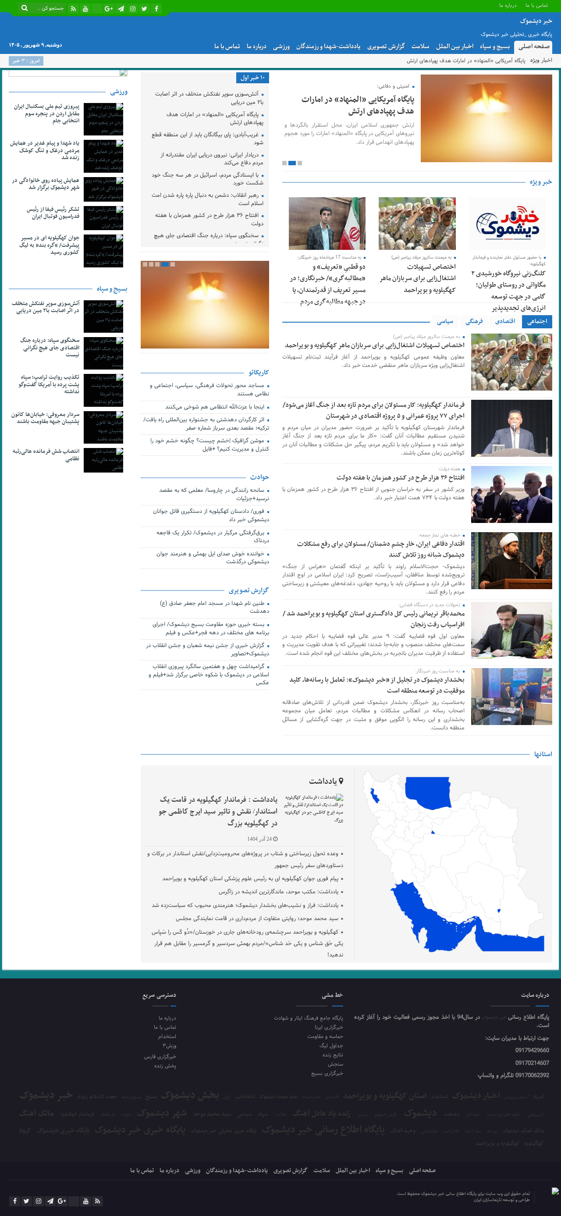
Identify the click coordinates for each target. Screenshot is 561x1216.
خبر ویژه (541, 182)
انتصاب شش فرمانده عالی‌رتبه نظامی (46, 455)
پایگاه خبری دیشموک (63, 1130)
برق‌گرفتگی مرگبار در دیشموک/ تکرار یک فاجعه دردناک (212, 537)
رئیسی (362, 1114)
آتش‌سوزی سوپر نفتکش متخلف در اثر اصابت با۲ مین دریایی (209, 98)
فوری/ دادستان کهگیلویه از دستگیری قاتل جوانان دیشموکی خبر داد (211, 516)
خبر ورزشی (535, 1114)
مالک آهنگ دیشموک (523, 1131)
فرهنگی (474, 321)
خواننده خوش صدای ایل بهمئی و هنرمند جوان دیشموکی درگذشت (212, 558)
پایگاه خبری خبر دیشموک (140, 1130)
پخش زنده (165, 1066)
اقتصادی (505, 321)
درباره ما (508, 5)
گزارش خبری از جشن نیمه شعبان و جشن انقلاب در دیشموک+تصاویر (207, 650)
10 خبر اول (253, 78)
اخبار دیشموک (476, 1096)
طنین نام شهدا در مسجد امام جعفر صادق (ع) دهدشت (214, 608)
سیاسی (445, 321)
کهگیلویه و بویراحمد (498, 1143)
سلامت (421, 46)
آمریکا (538, 1097)
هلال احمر (451, 1131)
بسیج (151, 1097)
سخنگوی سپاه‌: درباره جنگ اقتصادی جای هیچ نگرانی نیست (208, 240)
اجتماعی (537, 321)
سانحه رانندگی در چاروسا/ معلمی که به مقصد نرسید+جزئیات (214, 495)
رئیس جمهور (385, 1114)
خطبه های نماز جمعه (503, 1115)
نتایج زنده (333, 1055)
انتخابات (245, 1097)
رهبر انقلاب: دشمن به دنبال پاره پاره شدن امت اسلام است (207, 200)
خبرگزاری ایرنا (329, 1027)
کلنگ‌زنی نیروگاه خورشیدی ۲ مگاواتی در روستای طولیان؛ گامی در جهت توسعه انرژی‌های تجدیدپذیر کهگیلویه (508, 297)
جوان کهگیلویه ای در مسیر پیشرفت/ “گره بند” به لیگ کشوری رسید (49, 245)
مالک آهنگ (36, 1113)
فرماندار (108, 1114)
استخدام (167, 1036)
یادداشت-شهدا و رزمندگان (328, 46)
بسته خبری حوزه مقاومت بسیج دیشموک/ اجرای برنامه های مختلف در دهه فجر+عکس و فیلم (211, 629)
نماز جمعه (473, 1131)
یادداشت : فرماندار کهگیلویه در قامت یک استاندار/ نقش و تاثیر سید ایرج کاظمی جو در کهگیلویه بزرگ (218, 812)
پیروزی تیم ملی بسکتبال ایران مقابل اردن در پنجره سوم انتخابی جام (46, 114)
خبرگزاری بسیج (327, 1073)
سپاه (263, 1114)
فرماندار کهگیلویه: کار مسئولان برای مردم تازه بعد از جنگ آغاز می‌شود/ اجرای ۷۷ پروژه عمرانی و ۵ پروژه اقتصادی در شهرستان (374, 410)
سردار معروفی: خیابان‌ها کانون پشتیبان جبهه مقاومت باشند (45, 418)
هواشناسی (429, 1131)
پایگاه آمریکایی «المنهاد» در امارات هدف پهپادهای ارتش (358, 105)
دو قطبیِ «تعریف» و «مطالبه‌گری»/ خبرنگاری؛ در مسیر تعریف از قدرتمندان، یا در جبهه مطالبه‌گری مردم (328, 284)
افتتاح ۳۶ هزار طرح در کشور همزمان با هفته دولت (401, 478)
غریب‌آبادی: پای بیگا (504, 61)
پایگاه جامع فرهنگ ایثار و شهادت (308, 1018)
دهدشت (452, 1115)
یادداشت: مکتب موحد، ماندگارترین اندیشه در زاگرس (278, 892)
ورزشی (281, 46)
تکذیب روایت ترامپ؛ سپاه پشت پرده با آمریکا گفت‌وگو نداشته (48, 385)
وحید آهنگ (403, 1131)
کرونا (25, 1131)
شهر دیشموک (162, 1113)
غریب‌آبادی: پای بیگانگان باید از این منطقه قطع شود (207, 139)
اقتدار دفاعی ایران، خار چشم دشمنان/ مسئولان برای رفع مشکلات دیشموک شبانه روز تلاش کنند (381, 549)
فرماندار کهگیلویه (77, 1115)
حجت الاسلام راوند (97, 1097)
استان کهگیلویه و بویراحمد (385, 1096)
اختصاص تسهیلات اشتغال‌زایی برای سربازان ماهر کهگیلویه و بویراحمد (417, 278)
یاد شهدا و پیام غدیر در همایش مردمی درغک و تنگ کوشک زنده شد (44, 151)
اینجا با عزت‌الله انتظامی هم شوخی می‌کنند (215, 407)
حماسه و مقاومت (325, 1036)
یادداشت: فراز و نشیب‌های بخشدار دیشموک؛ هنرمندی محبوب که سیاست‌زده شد (245, 905)
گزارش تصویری (386, 46)
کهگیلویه (534, 1143)
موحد (492, 1131)
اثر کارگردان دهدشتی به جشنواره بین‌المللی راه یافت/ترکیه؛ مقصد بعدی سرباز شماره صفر (206, 424)
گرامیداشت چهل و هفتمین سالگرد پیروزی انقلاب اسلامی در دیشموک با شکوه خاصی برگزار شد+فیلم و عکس (209, 675)
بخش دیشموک (190, 1095)
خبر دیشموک (495, 1017)
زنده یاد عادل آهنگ (322, 1114)
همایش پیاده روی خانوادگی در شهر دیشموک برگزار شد (45, 184)
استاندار (439, 1096)
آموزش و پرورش (516, 1097)
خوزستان (473, 1115)
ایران (227, 1097)
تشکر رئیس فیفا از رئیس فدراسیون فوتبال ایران (53, 213)
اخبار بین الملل (454, 46)
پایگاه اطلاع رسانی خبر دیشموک (323, 1130)
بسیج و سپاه (495, 46)
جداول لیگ (331, 1046)
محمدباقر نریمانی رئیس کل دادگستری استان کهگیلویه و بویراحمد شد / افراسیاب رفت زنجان (374, 619)
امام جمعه (311, 1097)
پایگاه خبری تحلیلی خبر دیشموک (223, 1131)
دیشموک (420, 1113)
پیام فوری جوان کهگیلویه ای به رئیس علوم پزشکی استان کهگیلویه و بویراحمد (250, 879)
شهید (126, 1115)
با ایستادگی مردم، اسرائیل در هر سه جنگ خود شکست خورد (207, 179)
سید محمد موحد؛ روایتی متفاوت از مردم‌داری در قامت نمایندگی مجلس (257, 919)
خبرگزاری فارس (160, 1056)
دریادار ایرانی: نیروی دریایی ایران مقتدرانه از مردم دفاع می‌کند (211, 159)
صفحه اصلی (534, 46)
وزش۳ (169, 1046)
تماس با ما (536, 5)
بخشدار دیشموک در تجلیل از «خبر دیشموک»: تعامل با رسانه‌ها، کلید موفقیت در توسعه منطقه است (377, 685)
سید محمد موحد (212, 1114)
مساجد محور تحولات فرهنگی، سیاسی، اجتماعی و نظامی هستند (209, 390)
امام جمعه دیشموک (278, 1096)
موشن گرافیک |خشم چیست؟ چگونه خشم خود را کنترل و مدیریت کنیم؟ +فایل (209, 445)
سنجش (335, 1064)
